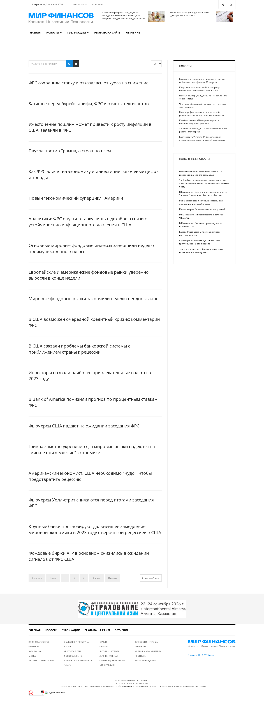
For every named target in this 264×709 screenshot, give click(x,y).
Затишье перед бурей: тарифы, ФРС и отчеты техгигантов (89, 103)
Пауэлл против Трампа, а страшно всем (70, 151)
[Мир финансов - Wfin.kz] (61, 18)
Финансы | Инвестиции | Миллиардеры (113, 662)
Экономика (35, 651)
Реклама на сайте (107, 32)
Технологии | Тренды (146, 642)
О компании (80, 4)
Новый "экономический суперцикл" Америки (76, 198)
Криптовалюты (72, 651)
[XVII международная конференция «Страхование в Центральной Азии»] (132, 608)
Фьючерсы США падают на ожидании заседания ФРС (84, 426)
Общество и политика (76, 642)
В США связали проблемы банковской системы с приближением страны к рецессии (79, 349)
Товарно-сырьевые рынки (78, 660)
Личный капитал (108, 656)
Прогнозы (140, 656)
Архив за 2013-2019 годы (201, 655)
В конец (112, 577)
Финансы (34, 646)
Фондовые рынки (73, 656)
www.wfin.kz (130, 686)
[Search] (231, 4)
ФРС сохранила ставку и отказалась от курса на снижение (89, 83)
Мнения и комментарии (148, 651)
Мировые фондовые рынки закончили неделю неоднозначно (94, 298)
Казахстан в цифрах (145, 660)
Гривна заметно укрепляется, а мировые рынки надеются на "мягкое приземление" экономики (92, 449)
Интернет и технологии (41, 660)
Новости (53, 32)
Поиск (67, 665)
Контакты (97, 4)
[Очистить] (76, 63)
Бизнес (32, 656)
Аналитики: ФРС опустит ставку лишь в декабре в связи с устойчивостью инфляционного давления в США (88, 222)
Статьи (103, 642)
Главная (35, 32)
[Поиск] (69, 63)
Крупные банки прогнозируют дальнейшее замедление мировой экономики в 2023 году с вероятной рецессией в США (95, 529)
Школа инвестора (109, 651)
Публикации (77, 32)
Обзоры (103, 646)
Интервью (140, 646)
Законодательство (39, 642)
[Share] (222, 4)
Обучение (133, 32)
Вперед (96, 577)
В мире (67, 646)
